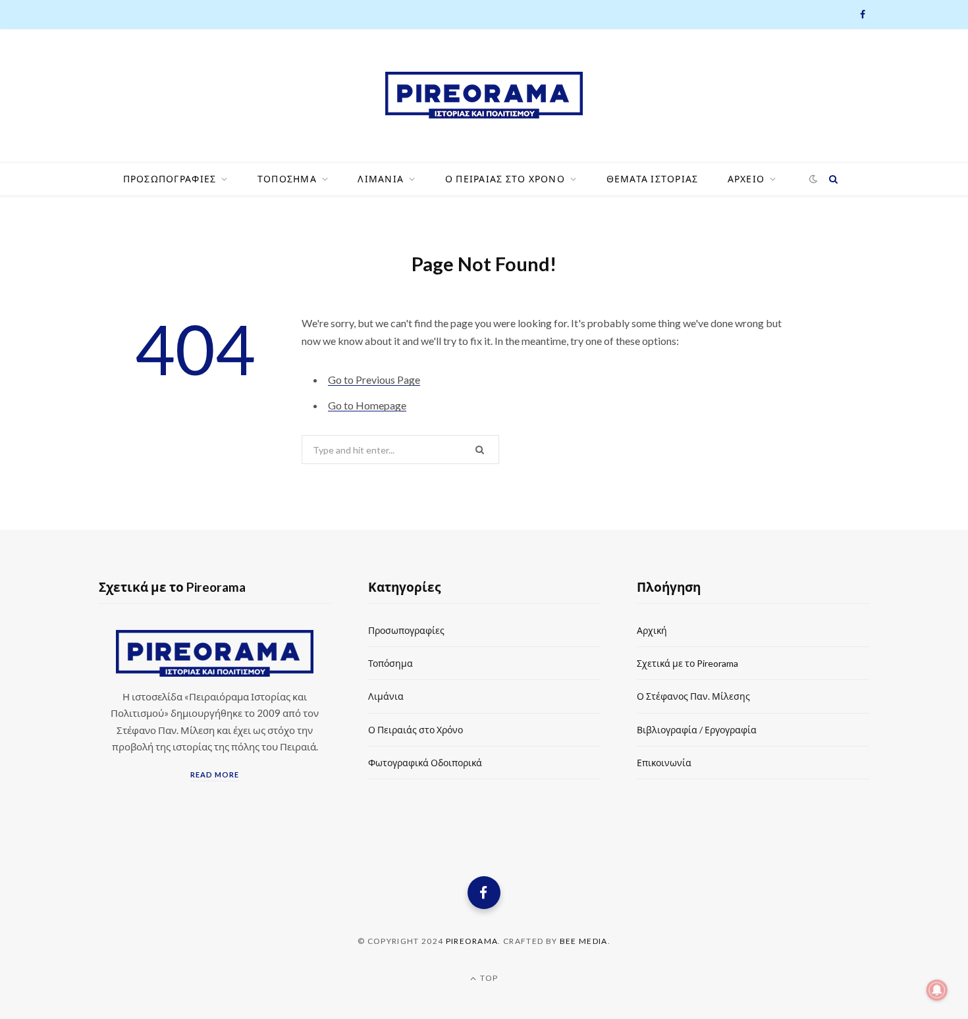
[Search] (833, 179)
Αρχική (652, 630)
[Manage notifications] (937, 990)
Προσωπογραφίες (406, 630)
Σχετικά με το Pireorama (687, 663)
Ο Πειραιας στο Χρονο (505, 178)
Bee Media (584, 941)
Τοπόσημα (390, 663)
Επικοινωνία (664, 762)
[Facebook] (484, 892)
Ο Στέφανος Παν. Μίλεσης (693, 696)
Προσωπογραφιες (170, 178)
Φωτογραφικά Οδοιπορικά (425, 762)
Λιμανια (381, 178)
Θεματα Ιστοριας (652, 178)
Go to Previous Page (374, 379)
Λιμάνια (386, 696)
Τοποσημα (287, 178)
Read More (214, 774)
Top (488, 978)
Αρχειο (746, 178)
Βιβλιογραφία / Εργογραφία (697, 729)
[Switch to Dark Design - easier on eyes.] (813, 179)
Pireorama (472, 941)
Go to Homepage (367, 405)
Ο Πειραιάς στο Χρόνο (415, 729)
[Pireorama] (484, 95)
